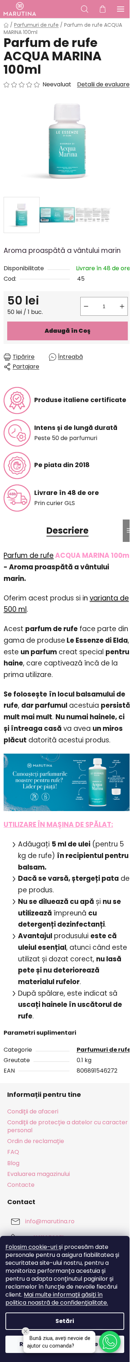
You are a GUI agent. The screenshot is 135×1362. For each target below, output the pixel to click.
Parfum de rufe (29, 555)
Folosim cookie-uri (32, 1247)
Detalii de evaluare (103, 85)
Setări (64, 1321)
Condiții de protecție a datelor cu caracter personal (67, 1126)
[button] (110, 1342)
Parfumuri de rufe (104, 1050)
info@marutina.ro (50, 1221)
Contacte (21, 1185)
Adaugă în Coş (67, 331)
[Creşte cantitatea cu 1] (122, 306)
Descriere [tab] (67, 530)
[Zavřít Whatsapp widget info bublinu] (26, 1331)
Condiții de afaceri (32, 1111)
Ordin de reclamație (35, 1141)
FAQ (13, 1152)
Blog (13, 1163)
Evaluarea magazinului (38, 1174)
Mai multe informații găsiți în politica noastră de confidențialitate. (56, 1298)
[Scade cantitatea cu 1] (86, 306)
